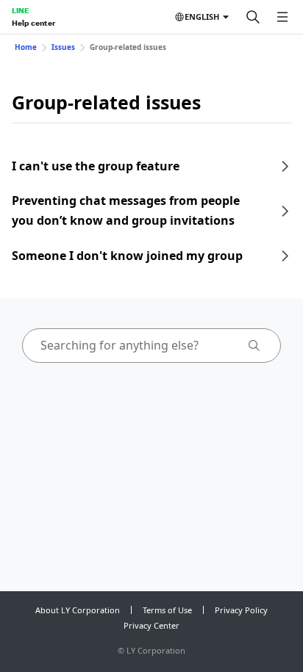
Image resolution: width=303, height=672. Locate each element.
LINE (20, 10)
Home (26, 47)
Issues (63, 47)
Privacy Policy (241, 609)
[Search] (253, 17)
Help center (33, 23)
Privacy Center (151, 625)
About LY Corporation (77, 609)
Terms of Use (167, 609)
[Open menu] (282, 17)
